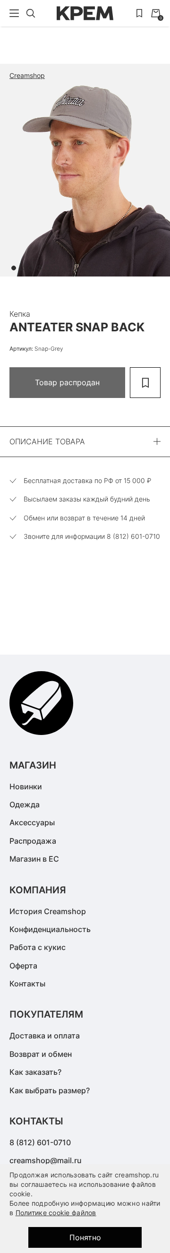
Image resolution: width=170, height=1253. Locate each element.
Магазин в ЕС (34, 859)
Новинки (25, 786)
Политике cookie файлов (56, 1213)
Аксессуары (32, 822)
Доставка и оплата (44, 1035)
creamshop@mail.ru (45, 1160)
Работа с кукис (37, 947)
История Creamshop (47, 911)
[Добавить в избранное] (145, 382)
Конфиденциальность (50, 929)
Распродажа (32, 841)
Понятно (85, 1237)
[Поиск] (30, 13)
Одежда (24, 804)
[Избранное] (139, 13)
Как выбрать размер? (49, 1090)
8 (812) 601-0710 (40, 1142)
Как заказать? (35, 1072)
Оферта (23, 965)
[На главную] (85, 13)
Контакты (27, 983)
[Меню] (14, 13)
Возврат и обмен (40, 1054)
